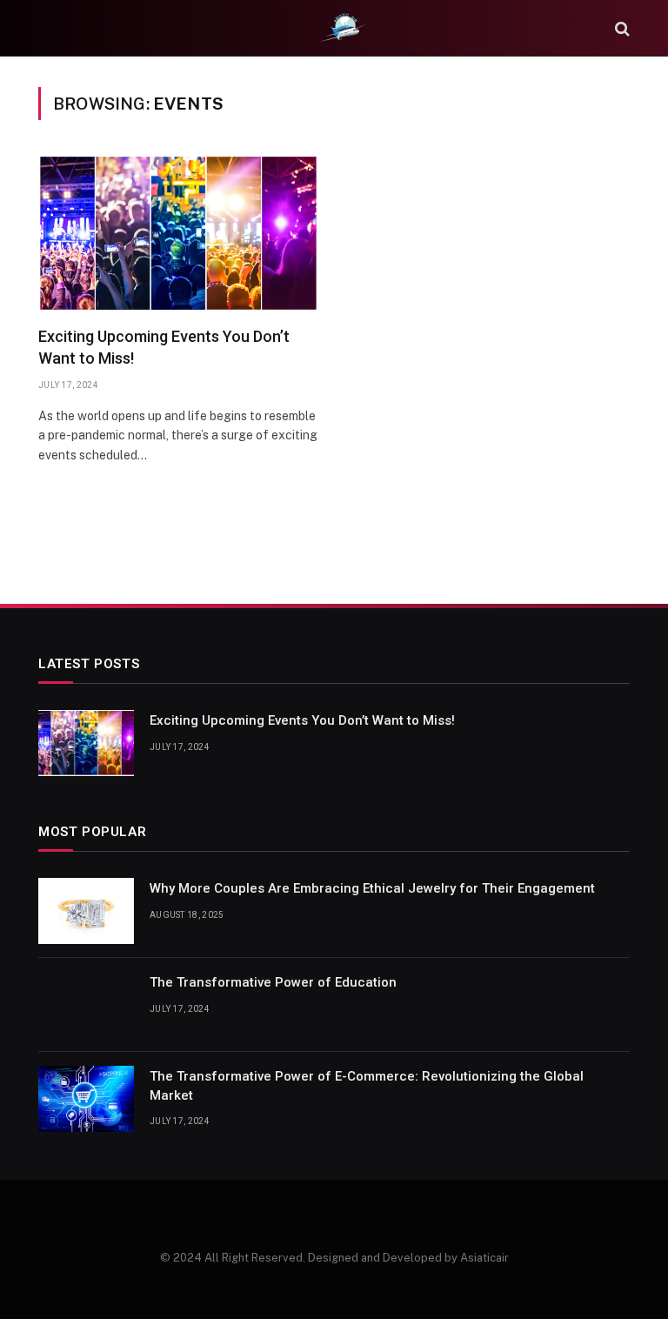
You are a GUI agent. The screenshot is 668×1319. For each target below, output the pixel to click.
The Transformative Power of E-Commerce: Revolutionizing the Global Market (367, 1085)
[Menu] (49, 28)
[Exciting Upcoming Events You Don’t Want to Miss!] (178, 233)
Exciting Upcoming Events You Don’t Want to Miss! (164, 346)
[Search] (620, 28)
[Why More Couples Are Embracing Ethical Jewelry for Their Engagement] (86, 911)
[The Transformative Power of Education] (86, 1005)
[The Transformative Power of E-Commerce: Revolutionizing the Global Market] (86, 1099)
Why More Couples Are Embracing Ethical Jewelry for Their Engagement (372, 888)
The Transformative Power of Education (273, 982)
